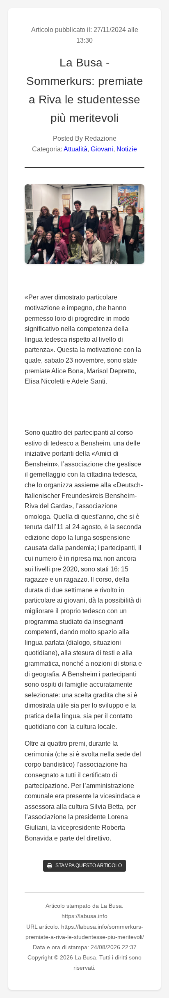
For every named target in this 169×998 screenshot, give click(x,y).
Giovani (102, 149)
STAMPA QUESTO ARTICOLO (88, 865)
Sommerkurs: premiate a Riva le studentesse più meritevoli (84, 99)
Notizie (126, 149)
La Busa (81, 62)
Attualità (75, 149)
